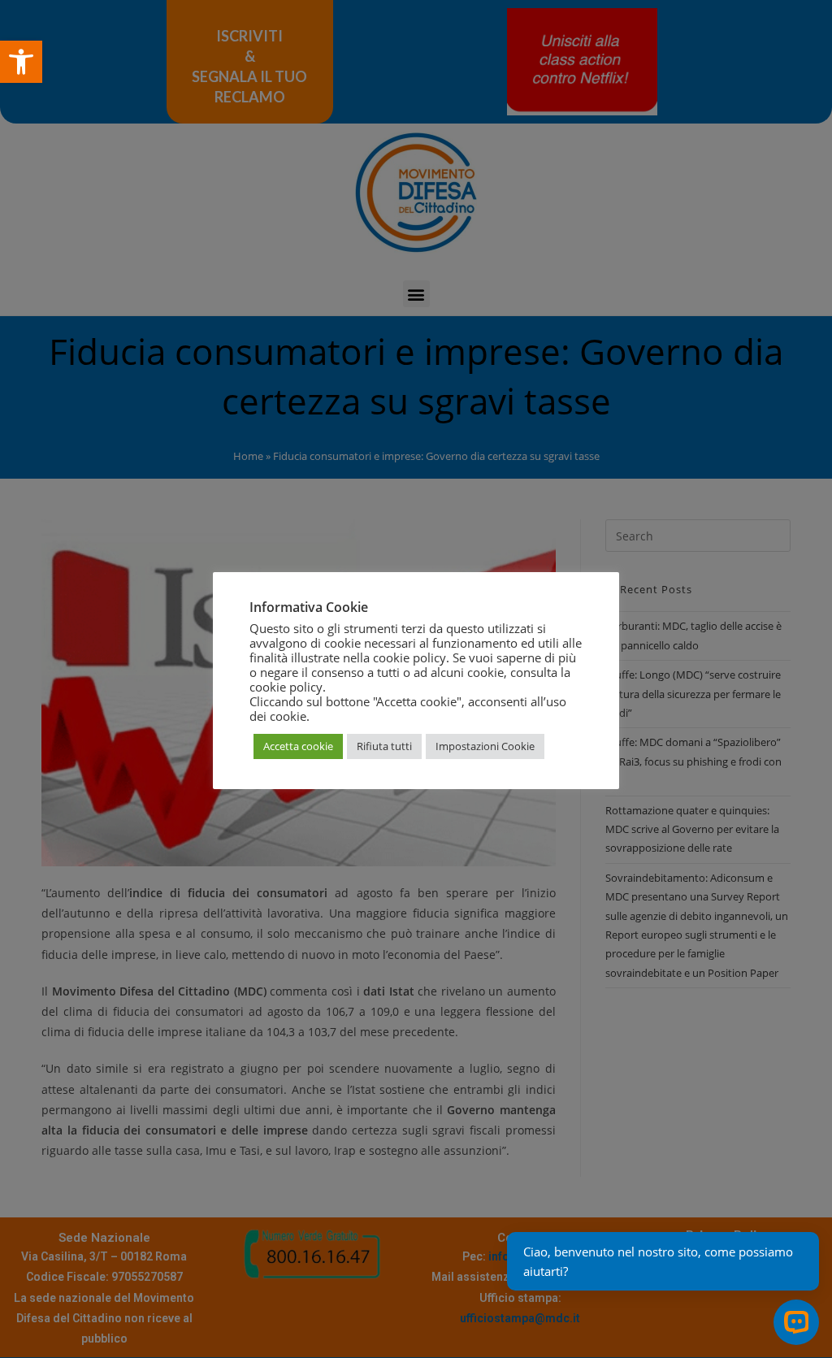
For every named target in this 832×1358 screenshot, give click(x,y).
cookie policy (286, 687)
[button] (21, 62)
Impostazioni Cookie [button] (485, 746)
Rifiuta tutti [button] (384, 746)
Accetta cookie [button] (298, 746)
